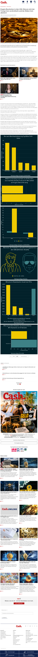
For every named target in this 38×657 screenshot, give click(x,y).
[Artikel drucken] (13, 356)
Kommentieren (24, 356)
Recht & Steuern (3, 637)
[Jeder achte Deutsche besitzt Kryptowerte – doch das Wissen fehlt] (9, 533)
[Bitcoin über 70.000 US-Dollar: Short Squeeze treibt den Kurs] (9, 72)
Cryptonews (2, 54)
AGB (13, 634)
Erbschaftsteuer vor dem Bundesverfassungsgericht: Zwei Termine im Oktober (19, 373)
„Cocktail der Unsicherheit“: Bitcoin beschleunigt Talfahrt (7, 562)
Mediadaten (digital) (16, 639)
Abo (13, 631)
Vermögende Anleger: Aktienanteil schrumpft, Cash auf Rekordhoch (7, 584)
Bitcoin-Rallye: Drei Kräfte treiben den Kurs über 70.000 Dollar (27, 562)
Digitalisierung (3, 636)
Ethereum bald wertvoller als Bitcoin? (27, 492)
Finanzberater (11, 655)
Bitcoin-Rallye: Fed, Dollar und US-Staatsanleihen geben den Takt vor (26, 469)
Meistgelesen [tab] (6, 363)
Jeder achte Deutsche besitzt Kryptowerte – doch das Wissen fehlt (9, 539)
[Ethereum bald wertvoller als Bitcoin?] (28, 486)
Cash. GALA (27, 637)
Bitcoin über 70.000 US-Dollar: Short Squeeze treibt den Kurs (7, 79)
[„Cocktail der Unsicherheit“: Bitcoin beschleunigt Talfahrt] (9, 556)
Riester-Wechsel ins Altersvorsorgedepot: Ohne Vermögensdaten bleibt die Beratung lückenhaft (8, 96)
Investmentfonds (3, 634)
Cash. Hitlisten (28, 640)
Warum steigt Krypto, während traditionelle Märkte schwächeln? (26, 584)
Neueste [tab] (2, 363)
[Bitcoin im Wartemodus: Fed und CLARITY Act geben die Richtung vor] (28, 72)
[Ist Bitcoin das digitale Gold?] (28, 510)
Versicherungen (3, 631)
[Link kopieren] (10, 356)
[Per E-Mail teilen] (17, 356)
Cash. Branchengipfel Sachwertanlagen (29, 639)
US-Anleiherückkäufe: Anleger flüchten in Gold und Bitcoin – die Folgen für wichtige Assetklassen (8, 470)
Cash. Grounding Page (16, 644)
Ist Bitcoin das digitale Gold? (25, 515)
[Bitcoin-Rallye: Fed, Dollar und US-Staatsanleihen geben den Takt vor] (28, 463)
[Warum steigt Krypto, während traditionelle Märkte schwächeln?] (28, 578)
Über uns (14, 643)
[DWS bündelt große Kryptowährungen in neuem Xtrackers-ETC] (9, 486)
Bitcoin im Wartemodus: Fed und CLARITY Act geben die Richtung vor (28, 79)
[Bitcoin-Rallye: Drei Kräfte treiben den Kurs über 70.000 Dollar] (28, 556)
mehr (2, 80)
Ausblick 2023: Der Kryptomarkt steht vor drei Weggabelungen (9, 516)
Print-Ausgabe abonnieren (19, 443)
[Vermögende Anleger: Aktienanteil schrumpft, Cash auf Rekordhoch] (9, 578)
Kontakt (14, 638)
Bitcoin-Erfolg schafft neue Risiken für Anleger (28, 539)
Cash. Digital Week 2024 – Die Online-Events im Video (31, 636)
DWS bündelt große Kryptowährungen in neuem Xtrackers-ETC (8, 492)
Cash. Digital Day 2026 (29, 634)
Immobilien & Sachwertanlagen (5, 635)
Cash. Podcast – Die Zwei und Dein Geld (31, 642)
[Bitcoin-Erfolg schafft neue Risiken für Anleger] (28, 533)
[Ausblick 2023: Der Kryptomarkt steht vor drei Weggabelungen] (9, 510)
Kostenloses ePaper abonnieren (19, 440)
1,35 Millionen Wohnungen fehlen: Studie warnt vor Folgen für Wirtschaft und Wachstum (19, 367)
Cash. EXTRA (28, 631)
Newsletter (15, 642)
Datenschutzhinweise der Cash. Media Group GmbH (18, 636)
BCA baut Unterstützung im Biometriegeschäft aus (13, 378)
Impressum (15, 637)
